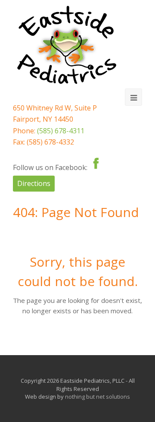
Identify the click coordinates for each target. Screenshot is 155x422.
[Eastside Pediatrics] (67, 45)
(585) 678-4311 (60, 130)
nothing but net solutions (97, 396)
